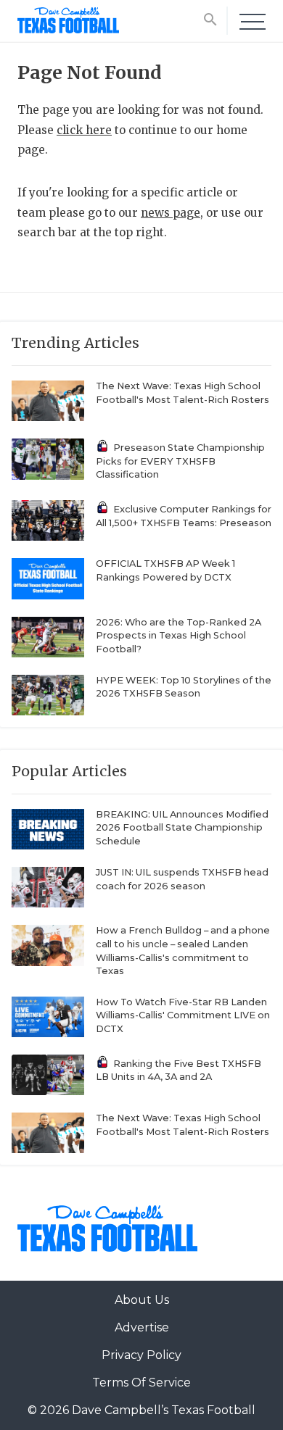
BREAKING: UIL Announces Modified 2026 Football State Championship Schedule (182, 828)
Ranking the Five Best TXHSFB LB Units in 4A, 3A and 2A (178, 1070)
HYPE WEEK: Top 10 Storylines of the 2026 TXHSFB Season (183, 687)
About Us (142, 1300)
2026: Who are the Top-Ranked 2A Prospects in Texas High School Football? (178, 635)
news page (170, 213)
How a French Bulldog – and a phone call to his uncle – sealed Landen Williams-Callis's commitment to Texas (183, 950)
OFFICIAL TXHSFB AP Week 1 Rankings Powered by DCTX (165, 570)
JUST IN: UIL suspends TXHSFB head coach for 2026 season (182, 879)
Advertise (142, 1327)
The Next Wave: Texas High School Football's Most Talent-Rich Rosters (182, 393)
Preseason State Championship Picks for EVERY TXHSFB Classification (180, 461)
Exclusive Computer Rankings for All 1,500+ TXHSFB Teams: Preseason (183, 516)
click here (84, 130)
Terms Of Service (141, 1382)
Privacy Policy (141, 1355)
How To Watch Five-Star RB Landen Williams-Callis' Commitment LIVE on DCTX (183, 1015)
